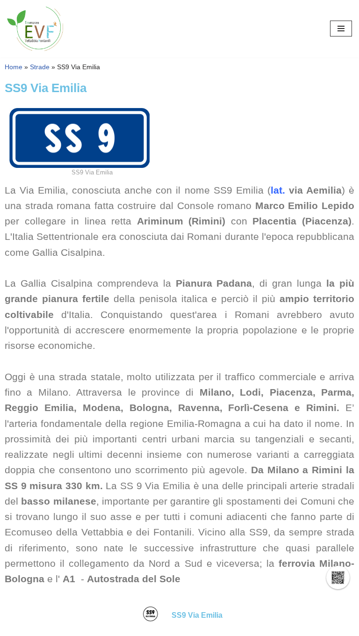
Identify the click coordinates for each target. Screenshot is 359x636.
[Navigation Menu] (341, 28)
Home (13, 67)
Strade (40, 67)
